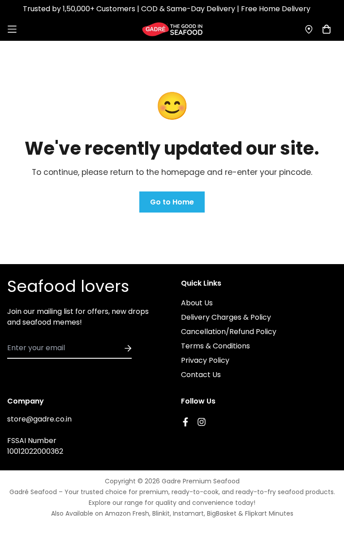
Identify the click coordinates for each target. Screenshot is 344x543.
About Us (197, 303)
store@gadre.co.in (39, 419)
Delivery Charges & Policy (226, 317)
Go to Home (172, 202)
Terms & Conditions (215, 346)
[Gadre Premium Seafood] (172, 29)
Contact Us (201, 374)
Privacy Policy (205, 360)
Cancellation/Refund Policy (228, 331)
